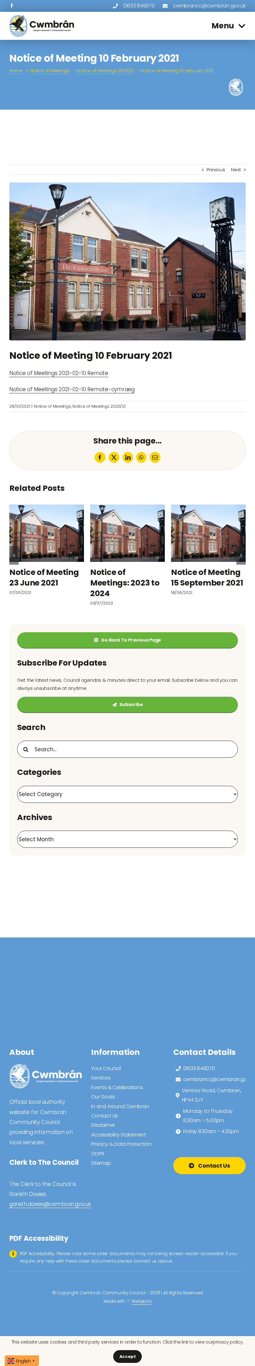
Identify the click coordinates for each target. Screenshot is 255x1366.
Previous (215, 169)
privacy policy (228, 1342)
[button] (14, 555)
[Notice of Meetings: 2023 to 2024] (127, 533)
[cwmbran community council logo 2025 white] (45, 1066)
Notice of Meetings (52, 406)
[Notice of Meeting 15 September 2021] (208, 533)
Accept (127, 1356)
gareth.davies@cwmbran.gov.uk (50, 1204)
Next (236, 169)
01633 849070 (139, 5)
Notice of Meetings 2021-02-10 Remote (58, 373)
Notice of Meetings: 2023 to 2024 (125, 583)
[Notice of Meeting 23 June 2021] (46, 533)
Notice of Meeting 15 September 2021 (207, 577)
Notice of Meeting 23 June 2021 (44, 577)
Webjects (141, 1301)
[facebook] (11, 5)
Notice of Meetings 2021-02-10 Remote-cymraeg (72, 389)
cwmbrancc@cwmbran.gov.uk (209, 5)
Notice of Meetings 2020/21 (98, 406)
